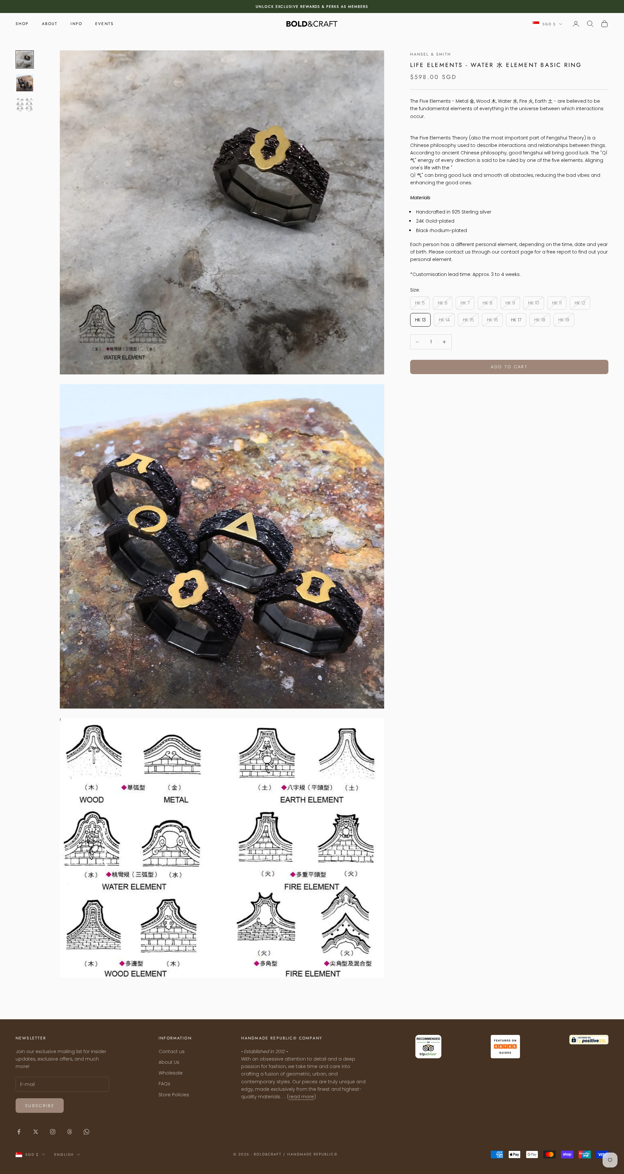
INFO (76, 24)
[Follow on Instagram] (52, 1131)
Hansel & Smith (430, 54)
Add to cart (509, 367)
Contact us (172, 1051)
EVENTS (104, 24)
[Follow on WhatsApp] (86, 1131)
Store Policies (174, 1094)
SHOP (22, 24)
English (64, 1154)
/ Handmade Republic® (310, 1154)
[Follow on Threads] (69, 1131)
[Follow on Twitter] (35, 1131)
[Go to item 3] (25, 104)
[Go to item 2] (25, 83)
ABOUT (50, 24)
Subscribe (39, 1105)
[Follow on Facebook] (19, 1131)
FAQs (164, 1083)
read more (301, 1096)
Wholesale (171, 1073)
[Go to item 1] (25, 59)
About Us (169, 1062)
